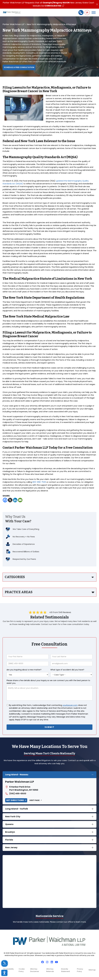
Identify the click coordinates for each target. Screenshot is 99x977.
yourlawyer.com (70, 705)
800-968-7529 (39, 482)
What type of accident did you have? (67, 669)
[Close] (97, 4)
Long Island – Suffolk (16, 808)
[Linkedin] (15, 500)
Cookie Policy (22, 970)
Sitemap (92, 970)
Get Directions (15, 800)
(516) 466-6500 (17, 793)
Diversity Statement (65, 970)
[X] (10, 500)
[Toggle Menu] (94, 12)
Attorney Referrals (50, 970)
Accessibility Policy (8, 970)
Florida (9, 839)
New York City (12, 816)
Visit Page (34, 800)
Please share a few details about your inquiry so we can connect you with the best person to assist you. (48, 681)
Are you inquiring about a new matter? (24, 669)
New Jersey (11, 847)
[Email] (20, 500)
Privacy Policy (80, 970)
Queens (9, 824)
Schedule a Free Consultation (19, 67)
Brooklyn (10, 832)
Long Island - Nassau (16, 774)
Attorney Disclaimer (34, 970)
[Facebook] (5, 500)
